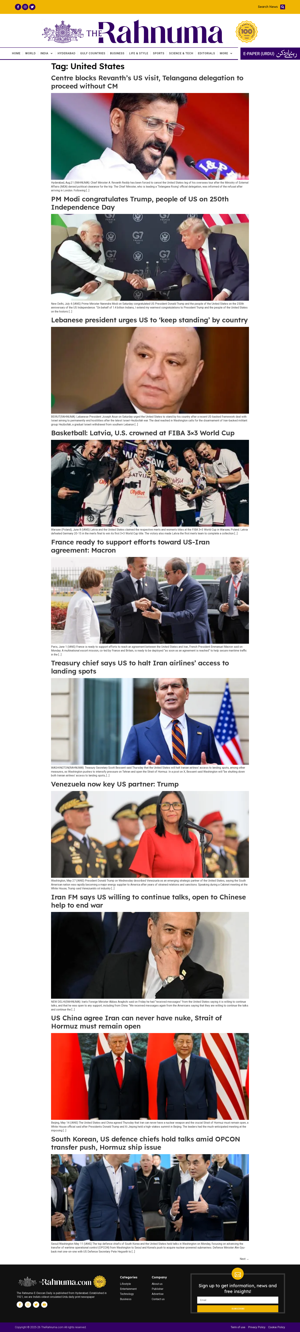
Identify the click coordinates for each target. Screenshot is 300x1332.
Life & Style (138, 53)
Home (16, 53)
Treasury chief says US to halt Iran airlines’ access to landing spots (140, 667)
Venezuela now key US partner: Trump (115, 784)
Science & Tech (181, 53)
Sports (158, 53)
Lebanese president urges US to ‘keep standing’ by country (149, 320)
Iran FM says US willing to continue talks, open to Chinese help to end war (148, 901)
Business (117, 53)
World (30, 53)
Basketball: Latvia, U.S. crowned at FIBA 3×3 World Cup (142, 433)
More (224, 53)
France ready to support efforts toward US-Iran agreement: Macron (130, 546)
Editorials (206, 53)
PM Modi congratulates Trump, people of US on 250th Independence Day (140, 203)
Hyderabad (67, 53)
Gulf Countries (92, 53)
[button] (282, 7)
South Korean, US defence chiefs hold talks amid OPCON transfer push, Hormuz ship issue (145, 1143)
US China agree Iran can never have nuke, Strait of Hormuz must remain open (136, 1022)
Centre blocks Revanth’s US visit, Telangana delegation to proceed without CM (147, 82)
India (44, 53)
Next (244, 1259)
